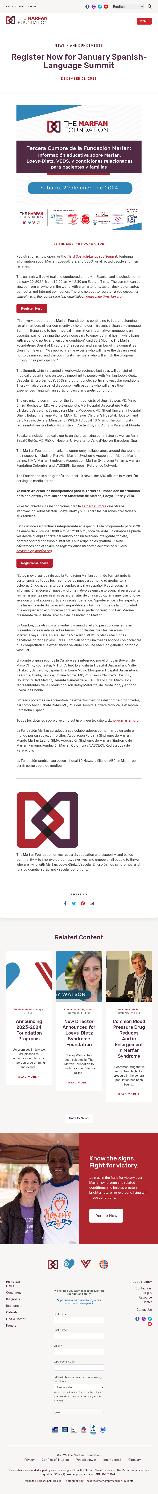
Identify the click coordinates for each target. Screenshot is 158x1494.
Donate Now (106, 1215)
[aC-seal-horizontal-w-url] (93, 1434)
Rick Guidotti (126, 1480)
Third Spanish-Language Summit (92, 256)
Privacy (29, 1460)
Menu (144, 21)
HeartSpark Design (50, 1480)
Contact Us (144, 1310)
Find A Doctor (16, 1319)
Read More (27, 1077)
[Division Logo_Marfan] (53, 1268)
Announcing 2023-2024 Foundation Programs (29, 1030)
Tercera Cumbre (94, 506)
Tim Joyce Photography (99, 1480)
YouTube (106, 7)
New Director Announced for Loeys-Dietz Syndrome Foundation (79, 1033)
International (112, 1460)
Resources (13, 1306)
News (60, 45)
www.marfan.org (126, 720)
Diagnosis (13, 1299)
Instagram (94, 7)
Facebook (87, 7)
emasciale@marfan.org (104, 296)
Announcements (86, 45)
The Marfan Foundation (82, 244)
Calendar (12, 1312)
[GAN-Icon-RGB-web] (103, 1270)
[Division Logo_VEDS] (86, 1267)
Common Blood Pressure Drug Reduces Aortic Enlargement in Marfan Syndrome (129, 1039)
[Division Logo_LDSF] (69, 1268)
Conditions (13, 1292)
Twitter (100, 7)
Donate (11, 1325)
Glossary (134, 1460)
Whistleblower (86, 1460)
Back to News (79, 1118)
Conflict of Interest (55, 1460)
